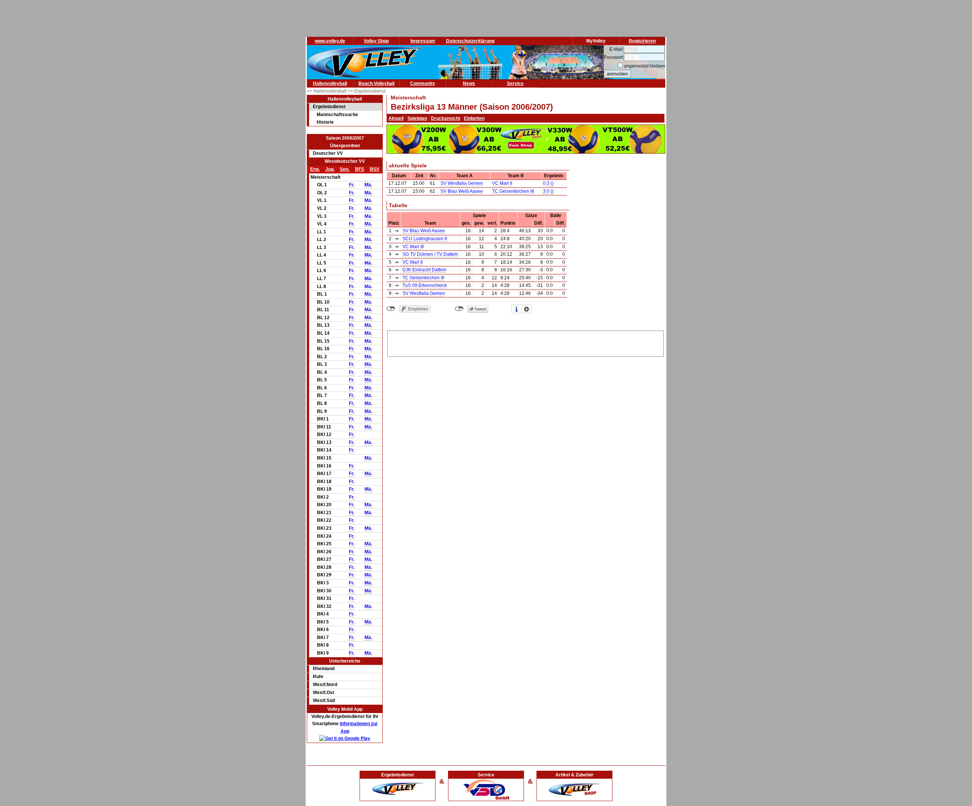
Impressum (422, 41)
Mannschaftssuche (337, 114)
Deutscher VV (328, 153)
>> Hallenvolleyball (327, 91)
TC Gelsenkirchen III (513, 191)
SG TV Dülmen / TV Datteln (430, 254)
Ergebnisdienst (329, 106)
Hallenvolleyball (330, 83)
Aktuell (396, 118)
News (469, 83)
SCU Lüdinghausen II (424, 238)
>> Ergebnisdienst (366, 91)
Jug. (330, 169)
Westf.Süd (324, 700)
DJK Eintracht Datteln (424, 269)
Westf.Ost (323, 692)
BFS (359, 169)
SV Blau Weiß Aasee (461, 191)
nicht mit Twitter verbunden (459, 309)
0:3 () (548, 183)
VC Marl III (413, 246)
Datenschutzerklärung (470, 41)
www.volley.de (330, 41)
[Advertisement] (525, 342)
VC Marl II (502, 183)
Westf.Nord (325, 684)
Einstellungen (526, 308)
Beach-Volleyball (376, 83)
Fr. (351, 184)
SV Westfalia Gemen (461, 183)
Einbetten (474, 118)
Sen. (344, 169)
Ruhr (318, 676)
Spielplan (417, 118)
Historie (325, 122)
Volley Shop (376, 41)
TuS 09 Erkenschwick (424, 285)
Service (515, 83)
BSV (374, 169)
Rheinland (324, 668)
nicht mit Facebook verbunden (391, 309)
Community (422, 83)
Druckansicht (445, 118)
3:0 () (548, 191)
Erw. (315, 169)
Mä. (368, 184)
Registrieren (642, 41)
